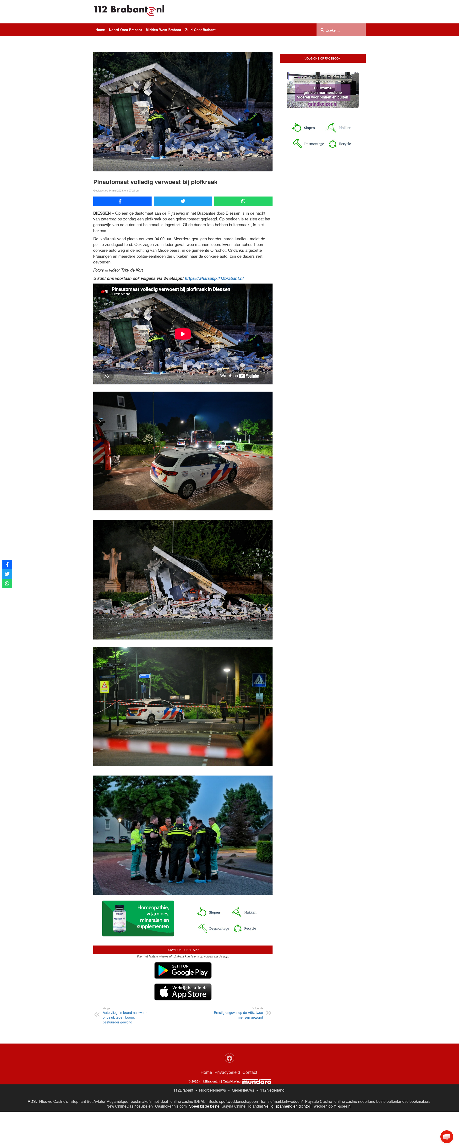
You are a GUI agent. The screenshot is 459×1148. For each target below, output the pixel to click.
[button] (446, 1136)
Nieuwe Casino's (53, 1101)
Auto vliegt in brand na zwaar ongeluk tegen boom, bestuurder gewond (125, 1015)
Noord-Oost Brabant (125, 29)
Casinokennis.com (171, 1106)
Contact (249, 1072)
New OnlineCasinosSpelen (129, 1106)
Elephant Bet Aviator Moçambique (99, 1101)
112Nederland (272, 1090)
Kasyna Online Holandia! (241, 1106)
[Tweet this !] (183, 201)
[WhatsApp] (243, 201)
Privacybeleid (227, 1072)
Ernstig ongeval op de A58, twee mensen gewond (238, 1013)
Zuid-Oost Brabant (200, 29)
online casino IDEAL (187, 1101)
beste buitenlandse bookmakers (403, 1101)
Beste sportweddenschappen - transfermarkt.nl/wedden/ (255, 1101)
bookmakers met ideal (149, 1101)
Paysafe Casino (318, 1101)
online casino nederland (354, 1101)
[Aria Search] (322, 29)
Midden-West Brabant (163, 29)
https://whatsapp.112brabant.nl (214, 278)
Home (100, 29)
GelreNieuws (243, 1090)
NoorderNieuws (212, 1090)
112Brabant (183, 1090)
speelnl (345, 1106)
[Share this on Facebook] (122, 201)
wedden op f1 (325, 1106)
